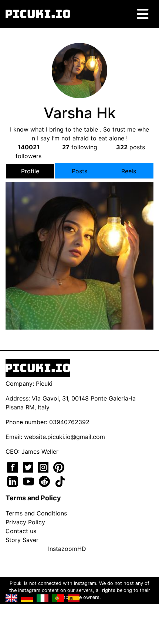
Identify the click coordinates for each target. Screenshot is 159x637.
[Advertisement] (79, 239)
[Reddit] (45, 480)
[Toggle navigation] (142, 14)
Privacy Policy (25, 522)
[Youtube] (29, 480)
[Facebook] (13, 466)
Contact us (21, 531)
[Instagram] (44, 466)
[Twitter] (29, 466)
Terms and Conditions (36, 513)
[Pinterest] (59, 466)
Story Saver (22, 540)
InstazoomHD (67, 548)
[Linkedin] (13, 480)
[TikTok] (60, 480)
